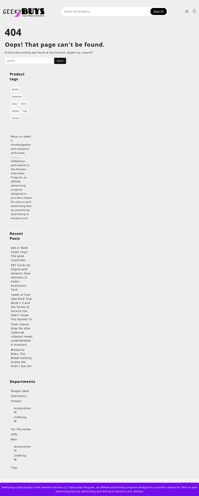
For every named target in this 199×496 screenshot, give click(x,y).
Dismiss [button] (138, 491)
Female (16, 401)
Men (14, 439)
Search (159, 11)
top (25, 110)
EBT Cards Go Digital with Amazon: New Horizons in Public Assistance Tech (21, 277)
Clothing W (20, 419)
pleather (17, 96)
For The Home (21, 429)
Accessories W (22, 410)
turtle (15, 118)
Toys (14, 467)
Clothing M (20, 457)
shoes (15, 110)
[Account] (194, 11)
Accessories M (22, 448)
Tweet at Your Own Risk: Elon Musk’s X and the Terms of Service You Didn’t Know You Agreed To (21, 307)
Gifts (14, 434)
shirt (24, 103)
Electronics (19, 396)
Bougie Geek (20, 391)
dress (15, 89)
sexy (14, 103)
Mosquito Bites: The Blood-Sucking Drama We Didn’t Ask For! (21, 358)
